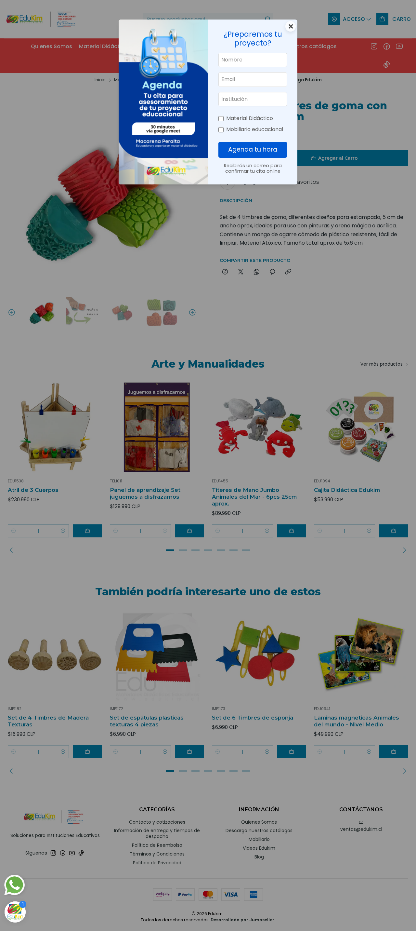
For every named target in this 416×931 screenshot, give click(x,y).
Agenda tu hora (252, 149)
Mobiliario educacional (254, 129)
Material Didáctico (249, 118)
